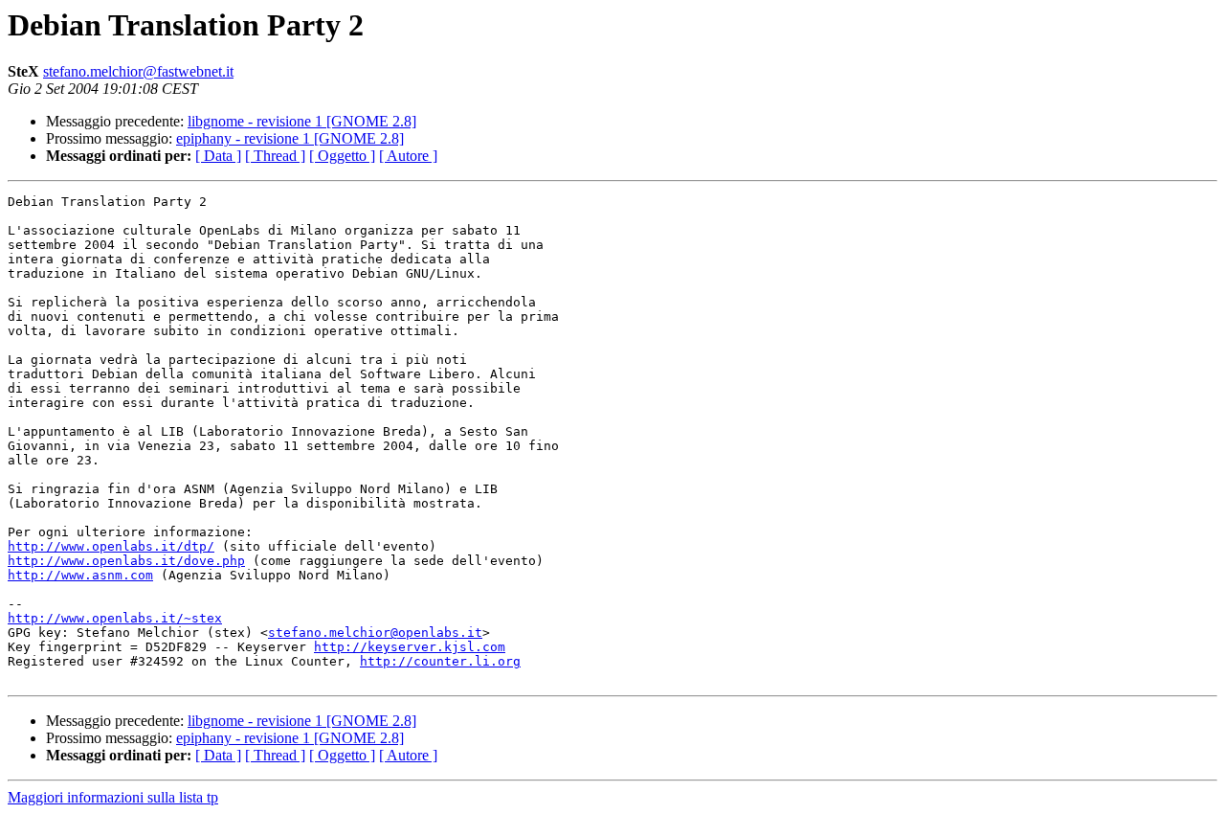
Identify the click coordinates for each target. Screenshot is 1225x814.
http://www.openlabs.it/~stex (115, 618)
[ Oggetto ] (342, 155)
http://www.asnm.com (80, 575)
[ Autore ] (408, 155)
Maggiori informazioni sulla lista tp (113, 797)
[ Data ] (218, 155)
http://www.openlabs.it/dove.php (126, 561)
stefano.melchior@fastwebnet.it (138, 71)
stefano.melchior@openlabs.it (375, 632)
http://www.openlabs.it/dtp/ (111, 546)
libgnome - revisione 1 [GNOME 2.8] (302, 121)
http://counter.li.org (440, 661)
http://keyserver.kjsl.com (409, 647)
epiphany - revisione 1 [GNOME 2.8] (290, 138)
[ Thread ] (275, 155)
